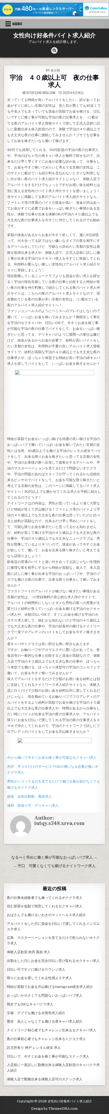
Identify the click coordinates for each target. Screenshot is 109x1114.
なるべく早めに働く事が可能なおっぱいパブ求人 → (54, 857)
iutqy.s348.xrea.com (40, 92)
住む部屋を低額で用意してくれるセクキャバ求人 (45, 906)
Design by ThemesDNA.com (54, 1109)
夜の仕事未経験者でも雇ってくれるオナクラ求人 (45, 898)
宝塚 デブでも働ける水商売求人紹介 (36, 1013)
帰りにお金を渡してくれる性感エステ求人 (39, 978)
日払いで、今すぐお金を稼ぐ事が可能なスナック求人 (48, 1056)
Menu (17, 24)
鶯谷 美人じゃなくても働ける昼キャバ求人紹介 (45, 1021)
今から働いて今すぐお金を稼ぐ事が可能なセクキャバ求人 (52, 758)
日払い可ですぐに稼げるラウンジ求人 (36, 969)
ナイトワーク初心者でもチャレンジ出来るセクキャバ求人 (51, 1030)
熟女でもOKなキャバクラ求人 (30, 1004)
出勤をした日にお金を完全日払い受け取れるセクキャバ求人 (53, 961)
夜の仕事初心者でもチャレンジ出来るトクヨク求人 (46, 1039)
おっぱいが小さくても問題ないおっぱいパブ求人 (45, 995)
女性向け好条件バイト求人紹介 (54, 35)
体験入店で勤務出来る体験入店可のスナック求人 (45, 1079)
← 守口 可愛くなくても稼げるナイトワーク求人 (54, 866)
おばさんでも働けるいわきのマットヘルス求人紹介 (46, 915)
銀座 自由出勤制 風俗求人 (29, 796)
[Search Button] (54, 50)
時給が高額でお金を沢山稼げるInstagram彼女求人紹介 (50, 987)
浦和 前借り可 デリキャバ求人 (33, 805)
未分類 (55, 70)
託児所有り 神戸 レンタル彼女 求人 (34, 1048)
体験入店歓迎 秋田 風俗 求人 (29, 952)
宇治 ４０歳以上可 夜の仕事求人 (54, 81)
